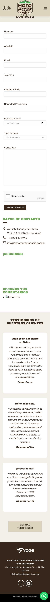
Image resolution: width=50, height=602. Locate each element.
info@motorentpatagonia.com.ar (26, 243)
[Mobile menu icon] (45, 8)
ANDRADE (32, 596)
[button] (44, 596)
